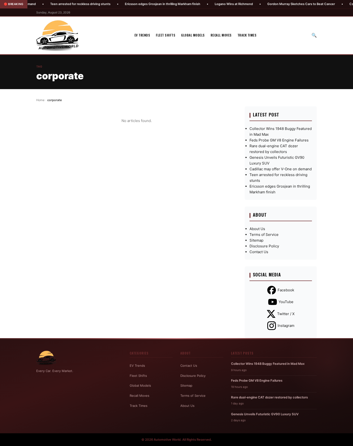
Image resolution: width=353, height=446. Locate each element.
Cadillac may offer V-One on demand (281, 169)
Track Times (247, 35)
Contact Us (259, 252)
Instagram (286, 325)
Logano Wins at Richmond (221, 4)
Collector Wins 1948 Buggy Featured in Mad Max (267, 364)
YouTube (286, 301)
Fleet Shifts (165, 35)
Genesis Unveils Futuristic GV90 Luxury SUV (264, 414)
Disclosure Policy (264, 246)
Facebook (286, 290)
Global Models (193, 35)
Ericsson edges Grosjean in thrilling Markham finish (150, 4)
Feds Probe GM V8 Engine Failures (279, 140)
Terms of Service (264, 234)
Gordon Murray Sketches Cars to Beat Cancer (289, 4)
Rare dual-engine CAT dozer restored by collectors (269, 397)
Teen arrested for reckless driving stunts (68, 4)
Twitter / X (286, 314)
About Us (257, 228)
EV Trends (142, 35)
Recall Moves (221, 35)
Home (40, 100)
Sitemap (256, 240)
